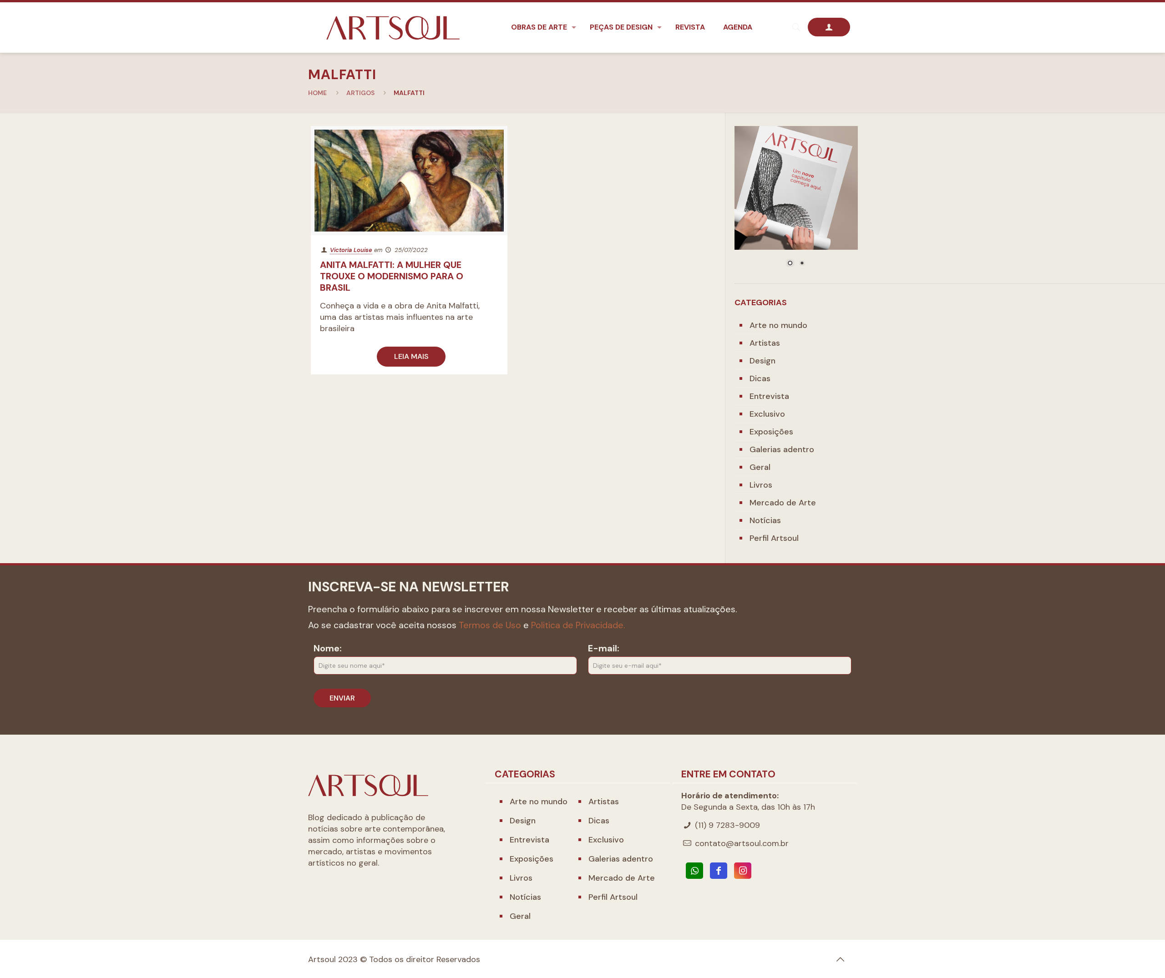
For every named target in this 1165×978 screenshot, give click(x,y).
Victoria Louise (351, 250)
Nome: (328, 648)
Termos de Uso (490, 625)
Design (762, 360)
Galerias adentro (782, 449)
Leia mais (411, 356)
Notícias (765, 520)
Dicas (760, 378)
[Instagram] (742, 870)
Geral (760, 467)
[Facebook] (718, 870)
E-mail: (603, 648)
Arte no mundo (778, 325)
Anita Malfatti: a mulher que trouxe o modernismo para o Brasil (391, 276)
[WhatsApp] (694, 870)
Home (317, 93)
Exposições (771, 431)
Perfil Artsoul (774, 538)
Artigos (360, 93)
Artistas (765, 343)
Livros (761, 484)
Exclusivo (767, 413)
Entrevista (769, 396)
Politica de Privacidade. (578, 625)
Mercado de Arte (783, 502)
